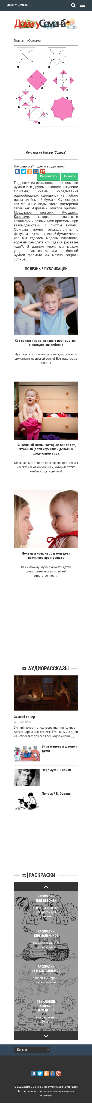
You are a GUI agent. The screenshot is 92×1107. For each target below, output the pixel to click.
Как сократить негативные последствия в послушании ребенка (46, 343)
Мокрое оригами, (64, 208)
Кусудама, (70, 212)
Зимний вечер (24, 717)
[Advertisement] (46, 139)
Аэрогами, (41, 208)
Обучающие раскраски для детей (46, 1006)
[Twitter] (23, 171)
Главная (19, 40)
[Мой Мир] (36, 171)
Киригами (21, 217)
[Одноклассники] (29, 171)
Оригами (34, 40)
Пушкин (25, 722)
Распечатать (48, 176)
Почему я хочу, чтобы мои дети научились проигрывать (46, 555)
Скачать (69, 176)
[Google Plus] (42, 171)
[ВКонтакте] (17, 171)
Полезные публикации (46, 268)
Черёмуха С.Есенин (56, 770)
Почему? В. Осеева (56, 794)
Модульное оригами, (38, 212)
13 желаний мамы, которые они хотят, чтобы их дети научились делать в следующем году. (46, 449)
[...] (72, 736)
